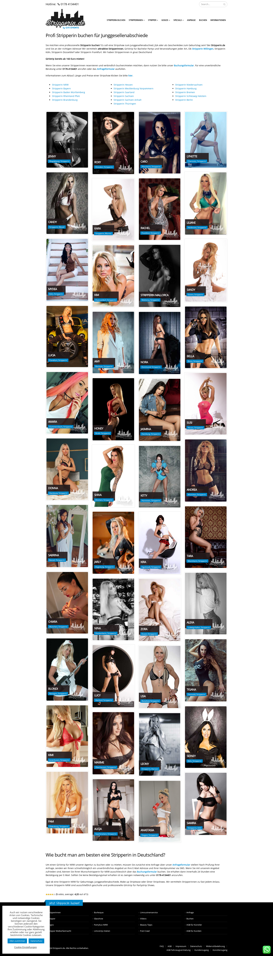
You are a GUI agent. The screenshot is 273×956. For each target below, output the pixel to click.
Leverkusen (54, 760)
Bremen (99, 500)
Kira (143, 562)
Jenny (52, 156)
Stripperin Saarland (124, 92)
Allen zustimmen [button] (17, 940)
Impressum (181, 946)
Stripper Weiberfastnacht (59, 931)
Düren (190, 294)
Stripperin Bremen (185, 92)
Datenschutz (196, 946)
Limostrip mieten (102, 931)
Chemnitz (192, 161)
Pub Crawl (145, 931)
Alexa (190, 622)
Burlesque (98, 912)
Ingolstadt (146, 567)
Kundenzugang (201, 950)
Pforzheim (146, 166)
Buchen (203, 20)
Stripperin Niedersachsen (189, 84)
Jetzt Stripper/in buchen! (64, 903)
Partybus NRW (101, 924)
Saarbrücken (101, 834)
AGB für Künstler (194, 924)
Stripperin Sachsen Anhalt (127, 99)
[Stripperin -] (65, 19)
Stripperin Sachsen (124, 96)
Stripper (152, 20)
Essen (144, 634)
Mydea (52, 289)
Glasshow (98, 918)
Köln (51, 294)
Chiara (52, 621)
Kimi (50, 755)
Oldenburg (54, 826)
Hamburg (146, 434)
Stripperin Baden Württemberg (68, 92)
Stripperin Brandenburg (65, 99)
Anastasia (147, 830)
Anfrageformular (181, 864)
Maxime (99, 762)
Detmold (191, 694)
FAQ (162, 946)
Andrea (192, 489)
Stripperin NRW (60, 84)
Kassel (52, 560)
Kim (96, 295)
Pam (51, 821)
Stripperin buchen (116, 20)
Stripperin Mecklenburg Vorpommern (133, 88)
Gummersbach (55, 426)
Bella (190, 356)
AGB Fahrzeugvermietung (179, 950)
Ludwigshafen (194, 627)
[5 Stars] (54, 894)
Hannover (146, 500)
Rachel (145, 228)
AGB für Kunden (193, 931)
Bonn (190, 361)
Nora (144, 362)
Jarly (97, 562)
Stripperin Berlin (184, 99)
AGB (170, 946)
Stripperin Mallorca (154, 295)
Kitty (144, 495)
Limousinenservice (149, 912)
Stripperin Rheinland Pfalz (66, 96)
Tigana (191, 689)
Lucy (97, 695)
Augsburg (99, 567)
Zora (144, 629)
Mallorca (145, 300)
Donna (53, 488)
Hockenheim (100, 633)
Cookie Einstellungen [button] (25, 947)
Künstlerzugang (220, 950)
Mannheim (192, 561)
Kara (97, 228)
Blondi (53, 689)
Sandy (191, 290)
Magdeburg (54, 161)
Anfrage (191, 20)
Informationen (218, 20)
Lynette (192, 156)
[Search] (224, 4)
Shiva (97, 495)
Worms (108, 233)
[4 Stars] (52, 894)
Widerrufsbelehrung (215, 946)
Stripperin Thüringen (125, 103)
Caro (144, 161)
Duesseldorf (100, 300)
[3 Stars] (50, 894)
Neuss (190, 427)
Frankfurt (146, 233)
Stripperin (65, 161)
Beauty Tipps (146, 924)
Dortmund (146, 367)
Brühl (97, 433)
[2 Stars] (48, 894)
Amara (52, 421)
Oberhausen (100, 767)
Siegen (145, 835)
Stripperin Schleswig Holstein (190, 96)
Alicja (98, 829)
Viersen (154, 769)
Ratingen (53, 693)
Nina (97, 628)
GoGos (164, 20)
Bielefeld (145, 701)
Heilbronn (192, 227)
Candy (52, 222)
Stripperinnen (136, 20)
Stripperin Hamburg (186, 88)
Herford (98, 700)
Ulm (199, 828)
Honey (98, 428)
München (192, 494)
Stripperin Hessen (123, 84)
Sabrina (53, 555)
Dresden (99, 167)
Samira (191, 823)
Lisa (143, 696)
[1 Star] (47, 894)
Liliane (191, 222)
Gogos (51, 924)
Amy (97, 361)
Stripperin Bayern (61, 88)
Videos (143, 918)
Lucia (51, 355)
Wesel (61, 227)
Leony (145, 764)
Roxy (97, 162)
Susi (189, 422)
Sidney (191, 756)
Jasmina (146, 429)
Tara (190, 556)
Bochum (99, 366)
